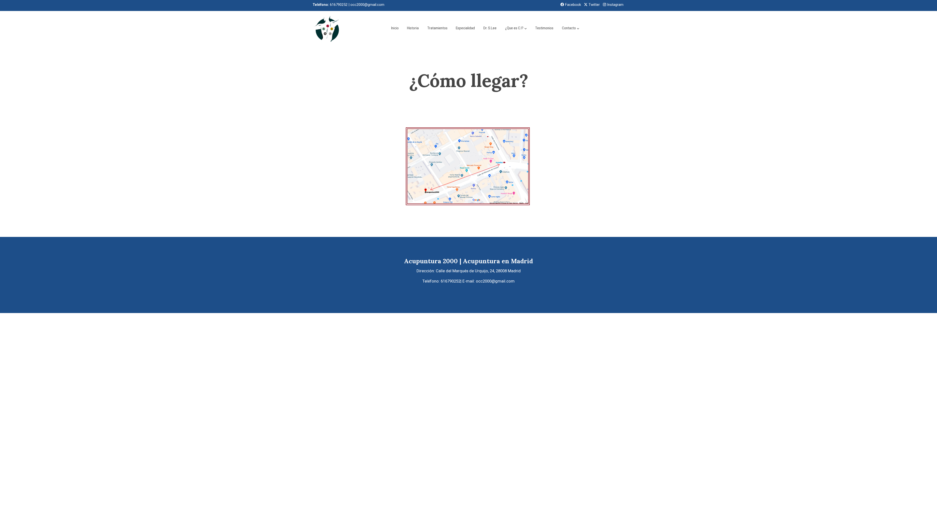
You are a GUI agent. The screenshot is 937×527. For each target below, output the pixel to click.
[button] (516, 28)
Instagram (614, 4)
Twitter (594, 4)
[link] (327, 28)
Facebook (572, 4)
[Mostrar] (467, 176)
